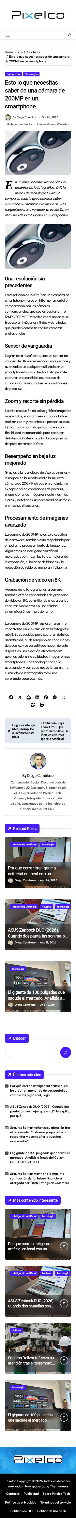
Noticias (16, 1330)
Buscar (19, 1038)
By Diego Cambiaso (25, 117)
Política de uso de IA (51, 1511)
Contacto (13, 1494)
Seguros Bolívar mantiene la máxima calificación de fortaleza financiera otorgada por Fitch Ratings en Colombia (39, 1178)
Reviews (46, 906)
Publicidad (31, 1494)
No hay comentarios (19, 124)
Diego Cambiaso (40, 775)
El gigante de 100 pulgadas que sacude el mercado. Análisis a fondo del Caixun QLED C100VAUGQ (40, 1157)
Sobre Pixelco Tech (56, 1494)
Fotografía (13, 74)
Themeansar (59, 1486)
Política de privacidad (20, 1502)
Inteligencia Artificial (24, 844)
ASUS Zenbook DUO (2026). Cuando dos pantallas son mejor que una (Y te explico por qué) (37, 936)
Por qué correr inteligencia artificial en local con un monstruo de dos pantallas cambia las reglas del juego (39, 1090)
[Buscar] (65, 1052)
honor (42, 124)
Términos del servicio (55, 1502)
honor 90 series (59, 124)
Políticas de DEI (21, 1511)
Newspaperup (35, 1486)
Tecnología (31, 74)
